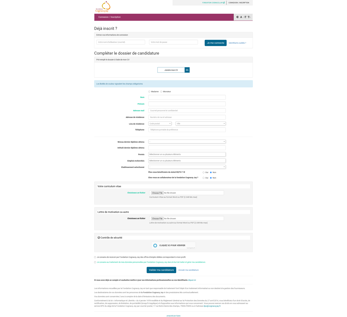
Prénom (141, 104)
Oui (206, 172)
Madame (155, 91)
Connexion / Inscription (239, 3)
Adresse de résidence (135, 117)
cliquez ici (192, 280)
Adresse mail (138, 110)
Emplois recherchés (135, 161)
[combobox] (159, 123)
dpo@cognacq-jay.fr (212, 306)
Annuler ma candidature (188, 270)
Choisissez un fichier (136, 193)
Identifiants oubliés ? (237, 43)
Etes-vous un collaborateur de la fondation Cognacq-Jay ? (173, 177)
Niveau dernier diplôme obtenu (131, 142)
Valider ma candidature (161, 270)
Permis (141, 154)
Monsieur (167, 91)
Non (214, 172)
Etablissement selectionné (132, 167)
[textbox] (160, 123)
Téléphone (139, 130)
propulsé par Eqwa (173, 316)
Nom (142, 97)
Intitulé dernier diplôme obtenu (131, 148)
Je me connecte (215, 42)
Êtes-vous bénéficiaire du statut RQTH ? (165, 172)
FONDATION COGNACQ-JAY (212, 3)
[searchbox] (187, 154)
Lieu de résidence (136, 124)
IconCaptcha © (191, 248)
